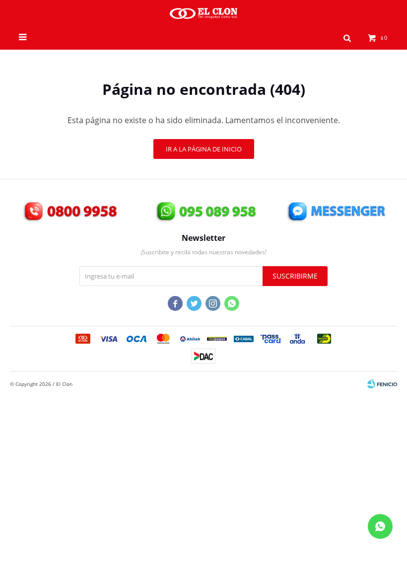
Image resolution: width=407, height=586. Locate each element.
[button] (347, 37)
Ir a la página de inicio (204, 149)
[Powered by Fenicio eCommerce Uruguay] (382, 383)
